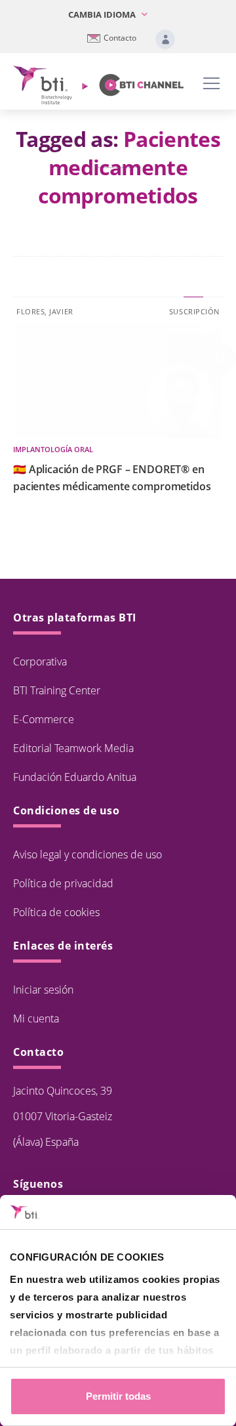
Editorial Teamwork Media (73, 748)
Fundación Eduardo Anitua (74, 777)
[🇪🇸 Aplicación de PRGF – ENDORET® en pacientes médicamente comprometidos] (219, 359)
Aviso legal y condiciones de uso (87, 854)
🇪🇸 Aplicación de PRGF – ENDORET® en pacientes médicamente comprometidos (111, 477)
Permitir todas (118, 1396)
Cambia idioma (103, 14)
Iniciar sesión (43, 989)
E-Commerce (43, 719)
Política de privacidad (63, 883)
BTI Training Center (56, 690)
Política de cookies (56, 912)
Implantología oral (53, 449)
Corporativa (40, 661)
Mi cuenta (36, 1018)
